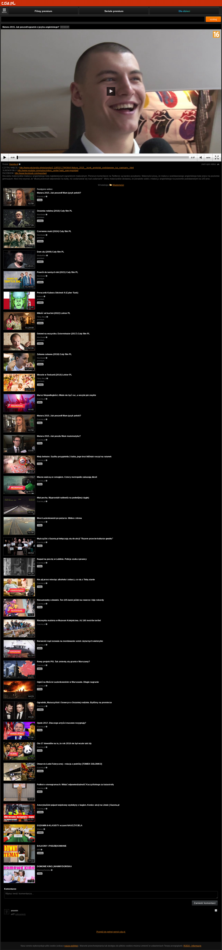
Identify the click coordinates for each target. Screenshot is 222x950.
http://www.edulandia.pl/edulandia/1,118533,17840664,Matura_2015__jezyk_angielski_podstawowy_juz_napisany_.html (76, 167)
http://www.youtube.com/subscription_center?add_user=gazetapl (48, 170)
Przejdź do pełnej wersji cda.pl (111, 932)
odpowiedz (20, 914)
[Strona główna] (8, 3)
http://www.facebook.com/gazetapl (31, 173)
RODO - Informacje (192, 946)
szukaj (213, 19)
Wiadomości (118, 185)
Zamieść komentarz (205, 903)
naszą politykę (71, 946)
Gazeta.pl (13, 164)
